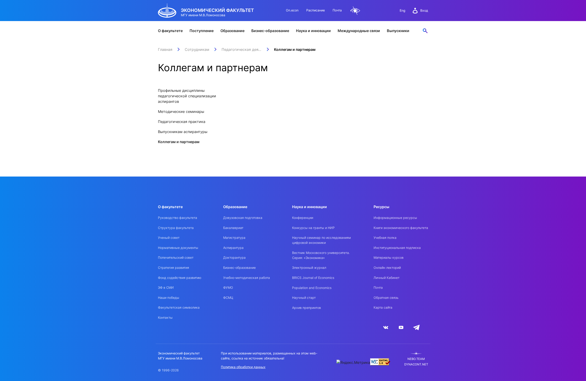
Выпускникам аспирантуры (182, 131)
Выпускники (398, 30)
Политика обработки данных (243, 367)
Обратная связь (386, 297)
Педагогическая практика (181, 121)
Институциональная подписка (397, 248)
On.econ (292, 10)
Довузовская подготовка (242, 218)
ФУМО (228, 287)
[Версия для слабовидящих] (355, 10)
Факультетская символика (179, 307)
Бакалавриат (233, 228)
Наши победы (168, 297)
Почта (337, 10)
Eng (402, 10)
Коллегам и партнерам (178, 141)
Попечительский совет (175, 257)
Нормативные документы (178, 248)
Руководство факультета (177, 218)
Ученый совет (168, 237)
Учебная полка (385, 237)
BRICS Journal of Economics (313, 278)
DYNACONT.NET (416, 364)
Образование (232, 30)
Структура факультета (176, 228)
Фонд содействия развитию (179, 278)
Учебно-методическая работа (246, 278)
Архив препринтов (306, 308)
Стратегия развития (173, 267)
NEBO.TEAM (416, 359)
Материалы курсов (389, 257)
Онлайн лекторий (387, 267)
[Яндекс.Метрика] (353, 362)
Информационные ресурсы (395, 218)
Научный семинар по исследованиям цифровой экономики (321, 240)
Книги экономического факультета (401, 228)
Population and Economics (311, 288)
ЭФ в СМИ (166, 287)
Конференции (302, 218)
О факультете (170, 30)
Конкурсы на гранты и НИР (313, 228)
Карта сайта (383, 307)
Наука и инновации (313, 30)
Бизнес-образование (270, 30)
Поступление (202, 30)
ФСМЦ (228, 297)
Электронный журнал (309, 267)
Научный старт (304, 297)
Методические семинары (181, 111)
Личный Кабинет (386, 278)
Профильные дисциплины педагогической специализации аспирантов (187, 96)
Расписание (315, 10)
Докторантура (234, 257)
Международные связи (359, 30)
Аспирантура (233, 248)
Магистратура (234, 237)
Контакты (165, 317)
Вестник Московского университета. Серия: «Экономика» (321, 255)
